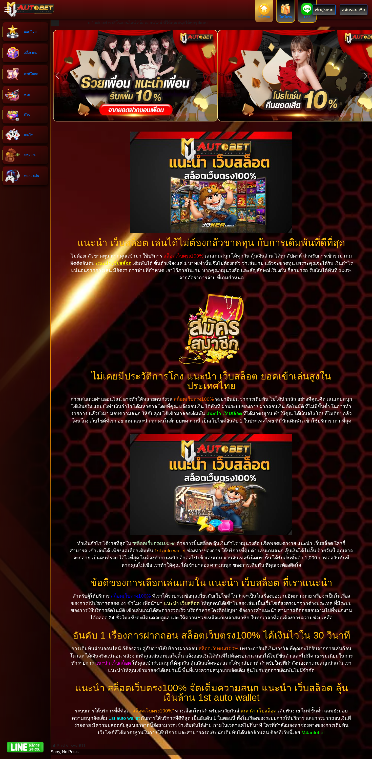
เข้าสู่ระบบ (324, 10)
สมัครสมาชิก (353, 10)
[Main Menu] (8, 9)
